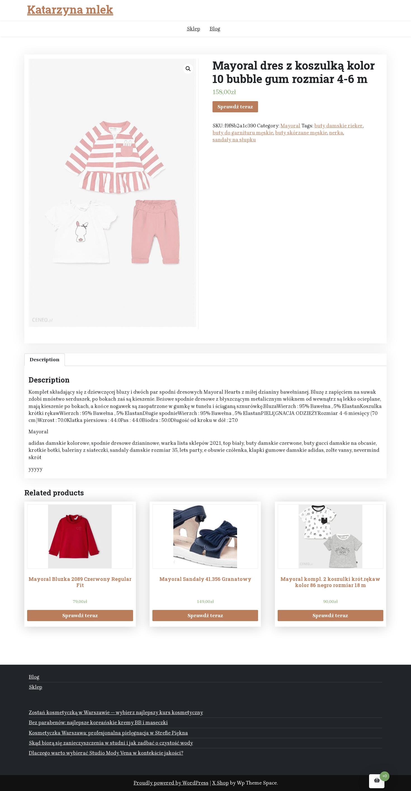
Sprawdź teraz (235, 107)
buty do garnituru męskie (242, 133)
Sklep (193, 29)
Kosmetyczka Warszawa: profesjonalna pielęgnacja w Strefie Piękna (108, 733)
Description (45, 360)
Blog (215, 29)
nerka (336, 133)
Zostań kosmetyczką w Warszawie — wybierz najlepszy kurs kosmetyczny (116, 712)
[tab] (44, 359)
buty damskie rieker (338, 126)
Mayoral (290, 126)
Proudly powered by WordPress (171, 783)
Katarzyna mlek (70, 9)
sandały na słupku (234, 140)
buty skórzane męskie (301, 133)
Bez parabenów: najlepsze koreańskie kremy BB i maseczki (98, 722)
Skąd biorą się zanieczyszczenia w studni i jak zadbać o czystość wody (111, 743)
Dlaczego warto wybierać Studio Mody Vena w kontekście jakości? (106, 753)
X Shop (220, 783)
